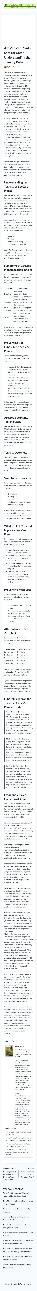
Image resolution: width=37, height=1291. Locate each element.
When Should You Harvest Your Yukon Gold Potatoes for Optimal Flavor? (17, 1145)
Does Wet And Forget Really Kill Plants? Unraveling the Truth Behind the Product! (18, 1139)
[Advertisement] (18, 28)
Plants (20, 67)
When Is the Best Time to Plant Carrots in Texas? (27, 1173)
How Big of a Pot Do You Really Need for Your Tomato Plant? (9, 1174)
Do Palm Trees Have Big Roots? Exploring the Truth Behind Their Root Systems (17, 1152)
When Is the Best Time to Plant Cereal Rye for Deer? (18, 1133)
